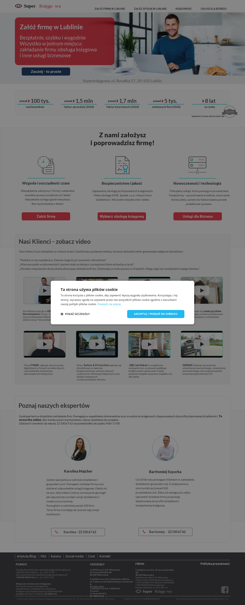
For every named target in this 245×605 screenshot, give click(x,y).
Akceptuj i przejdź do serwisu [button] (156, 314)
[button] (75, 314)
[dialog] (122, 302)
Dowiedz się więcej (109, 304)
